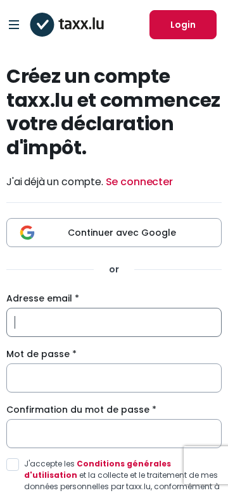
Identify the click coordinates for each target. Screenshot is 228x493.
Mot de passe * (41, 354)
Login (183, 24)
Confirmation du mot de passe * (81, 409)
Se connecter (139, 181)
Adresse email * (42, 298)
